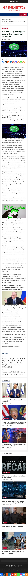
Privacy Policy (12, 565)
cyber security (6, 472)
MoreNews (21, 570)
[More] (23, 62)
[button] (2, 14)
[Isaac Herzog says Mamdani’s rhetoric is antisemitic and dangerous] (14, 390)
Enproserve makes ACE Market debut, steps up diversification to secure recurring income (13, 372)
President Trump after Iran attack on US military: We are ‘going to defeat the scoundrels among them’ (14, 422)
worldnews (5, 28)
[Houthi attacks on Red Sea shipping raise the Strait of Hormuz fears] (14, 541)
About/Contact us (19, 567)
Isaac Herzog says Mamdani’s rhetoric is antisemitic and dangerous (13, 400)
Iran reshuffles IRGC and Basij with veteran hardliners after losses (12, 527)
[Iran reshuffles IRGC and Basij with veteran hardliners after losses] (14, 515)
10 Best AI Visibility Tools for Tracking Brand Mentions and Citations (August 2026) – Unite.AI (14, 502)
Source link (5, 353)
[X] (6, 62)
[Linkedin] (11, 62)
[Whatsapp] (21, 62)
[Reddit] (8, 62)
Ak (2, 39)
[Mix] (18, 62)
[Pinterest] (13, 62)
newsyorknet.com (14, 7)
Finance (5, 522)
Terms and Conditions (9, 567)
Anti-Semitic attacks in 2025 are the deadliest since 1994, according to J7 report (13, 445)
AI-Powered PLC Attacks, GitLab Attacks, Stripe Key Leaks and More (13, 476)
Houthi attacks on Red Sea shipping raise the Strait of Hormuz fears (13, 552)
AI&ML (4, 497)
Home (7, 565)
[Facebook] (3, 62)
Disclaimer (19, 565)
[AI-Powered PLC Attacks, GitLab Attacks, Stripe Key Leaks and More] (14, 465)
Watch (25, 14)
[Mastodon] (16, 62)
